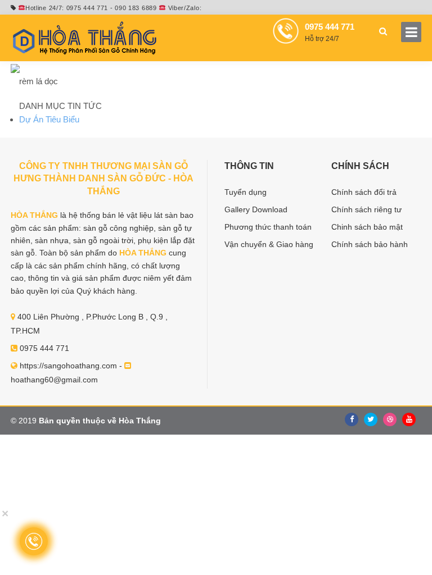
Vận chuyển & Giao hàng (268, 244)
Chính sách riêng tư (366, 209)
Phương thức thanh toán (268, 226)
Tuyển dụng (245, 192)
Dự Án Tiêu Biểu (49, 119)
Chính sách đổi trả (364, 192)
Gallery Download (255, 209)
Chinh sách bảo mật (367, 226)
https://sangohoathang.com (68, 365)
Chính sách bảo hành (369, 244)
